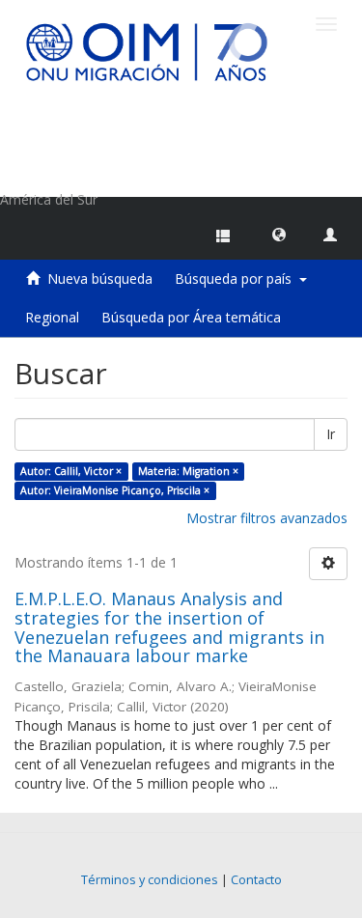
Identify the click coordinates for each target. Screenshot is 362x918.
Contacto (256, 880)
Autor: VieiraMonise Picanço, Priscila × (114, 490)
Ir (330, 434)
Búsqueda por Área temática (191, 317)
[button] (279, 233)
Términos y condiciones (149, 880)
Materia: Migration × (188, 471)
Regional (52, 317)
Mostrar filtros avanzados (267, 518)
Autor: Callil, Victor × (71, 471)
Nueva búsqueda (100, 278)
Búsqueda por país (237, 278)
